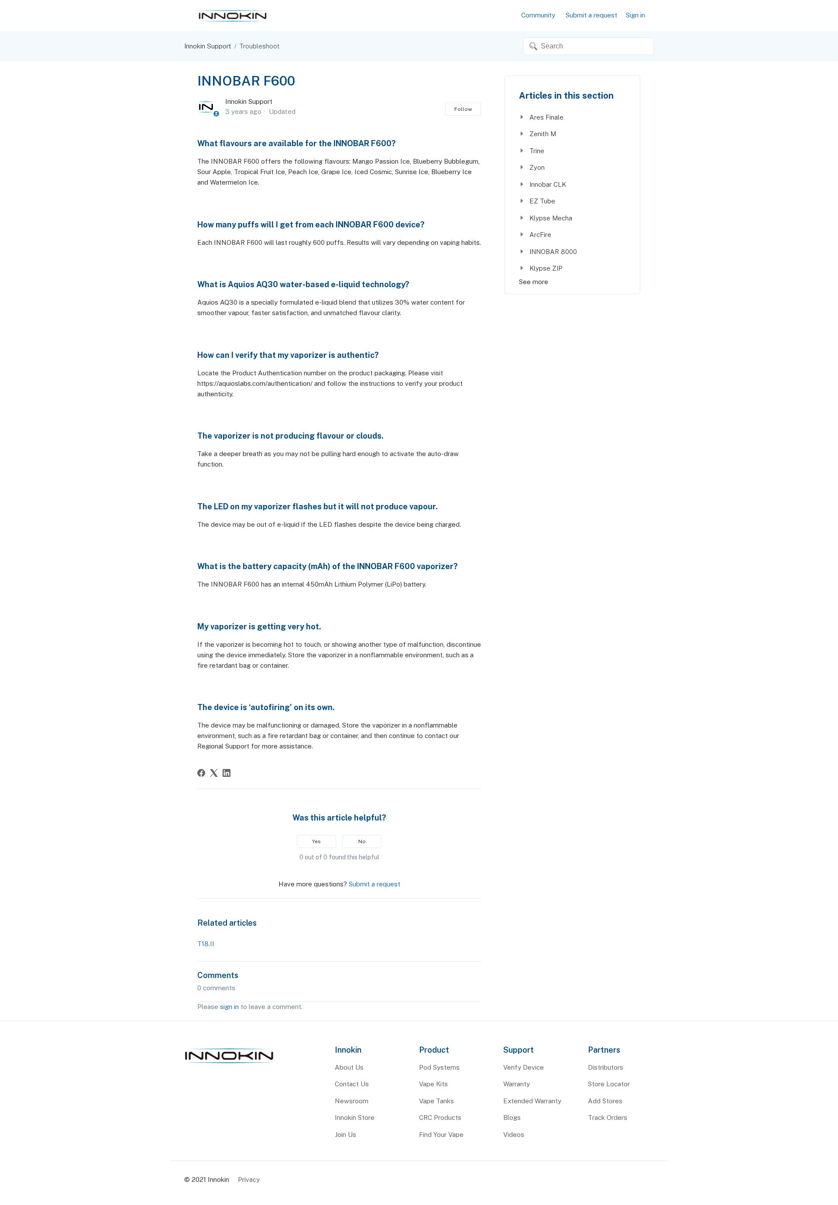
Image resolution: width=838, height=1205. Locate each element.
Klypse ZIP (545, 268)
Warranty (516, 1084)
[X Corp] (214, 773)
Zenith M (542, 133)
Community (538, 15)
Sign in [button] (635, 15)
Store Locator (609, 1084)
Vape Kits (433, 1084)
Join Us (345, 1134)
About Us (349, 1067)
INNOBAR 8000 (552, 251)
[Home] (229, 1063)
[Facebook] (201, 773)
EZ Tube (541, 201)
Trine (536, 150)
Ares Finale (545, 117)
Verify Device (523, 1067)
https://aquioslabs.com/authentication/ (255, 383)
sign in (229, 1006)
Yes (316, 841)
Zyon (536, 167)
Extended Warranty (532, 1101)
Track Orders (607, 1117)
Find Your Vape (441, 1134)
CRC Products (440, 1117)
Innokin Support (207, 46)
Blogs (512, 1117)
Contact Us (352, 1084)
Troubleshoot (259, 46)
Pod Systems (439, 1067)
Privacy (249, 1179)
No (362, 841)
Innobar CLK (547, 184)
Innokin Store (354, 1117)
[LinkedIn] (226, 773)
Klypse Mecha (550, 218)
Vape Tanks (436, 1101)
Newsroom (351, 1101)
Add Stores (605, 1101)
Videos (513, 1134)
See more (533, 281)
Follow (463, 109)
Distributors (605, 1067)
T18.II (205, 944)
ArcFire (539, 234)
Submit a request (591, 15)
